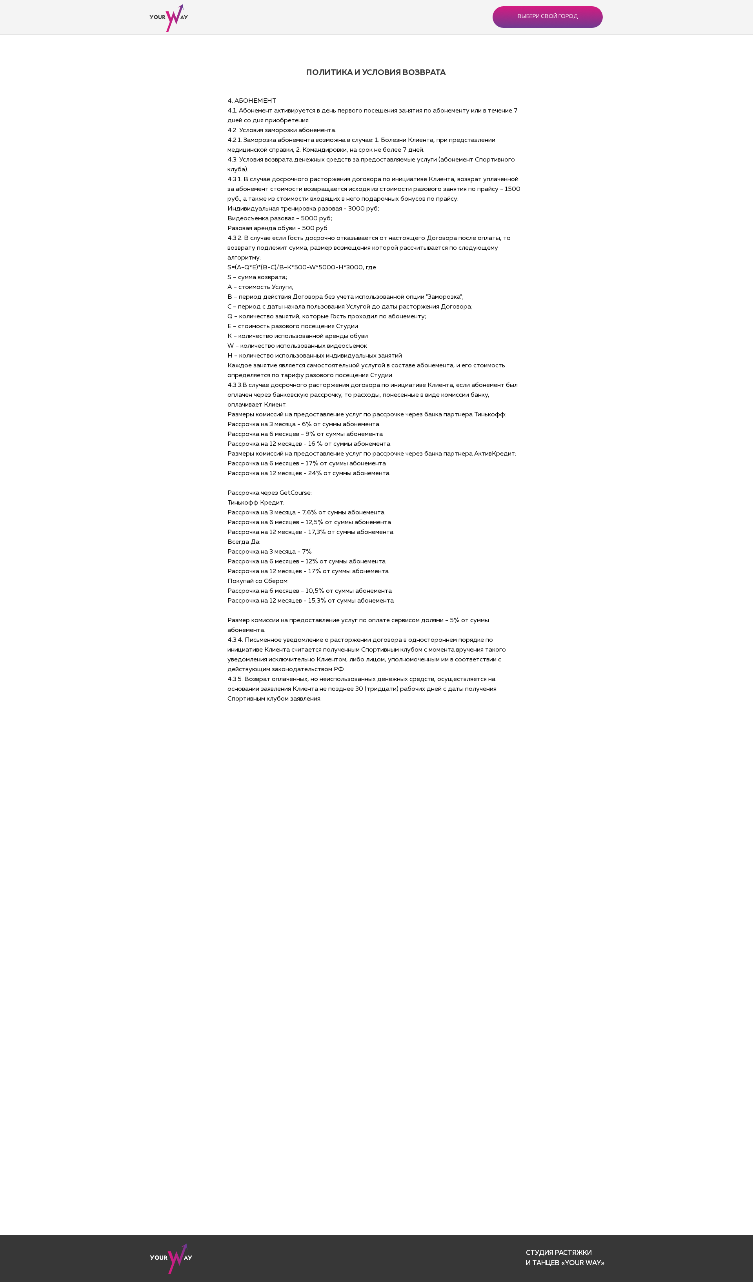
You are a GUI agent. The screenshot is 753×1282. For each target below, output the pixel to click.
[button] (547, 16)
